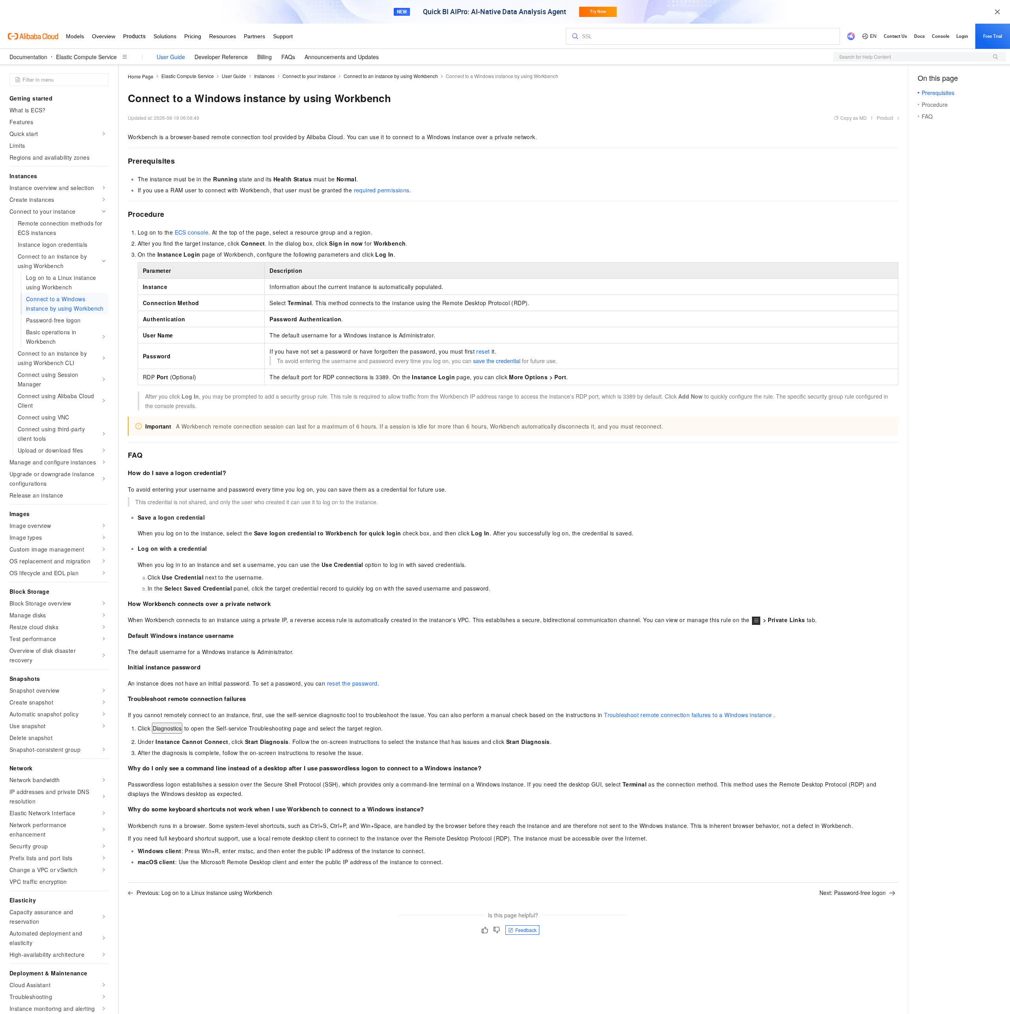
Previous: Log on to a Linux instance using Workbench (204, 893)
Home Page (140, 76)
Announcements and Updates (342, 57)
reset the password (352, 683)
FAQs (288, 57)
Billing (264, 57)
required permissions (382, 190)
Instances (264, 76)
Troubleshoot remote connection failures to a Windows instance (688, 715)
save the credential (496, 361)
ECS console (191, 232)
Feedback (526, 929)
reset (483, 351)
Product (885, 117)
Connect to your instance (309, 76)
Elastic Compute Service (86, 57)
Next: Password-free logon (852, 893)
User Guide (171, 57)
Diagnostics (167, 728)
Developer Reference (221, 57)
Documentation (28, 57)
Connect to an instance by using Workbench (391, 76)
